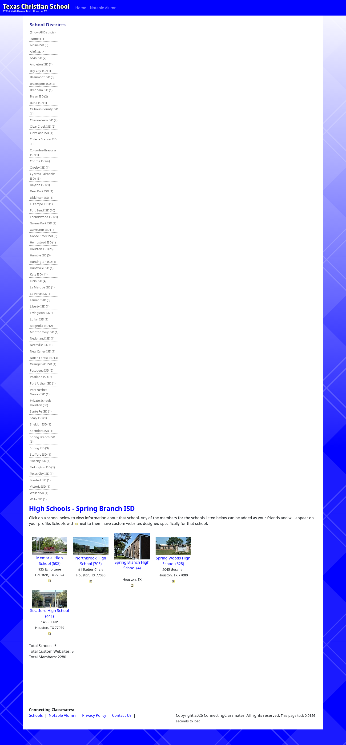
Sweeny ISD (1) (40, 461)
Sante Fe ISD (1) (41, 411)
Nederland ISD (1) (42, 338)
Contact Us (122, 715)
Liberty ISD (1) (39, 306)
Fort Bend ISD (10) (42, 210)
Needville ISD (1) (41, 345)
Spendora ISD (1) (41, 431)
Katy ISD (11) (39, 274)
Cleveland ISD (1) (41, 133)
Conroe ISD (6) (40, 161)
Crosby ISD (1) (39, 167)
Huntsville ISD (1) (41, 268)
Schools (36, 715)
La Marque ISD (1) (42, 287)
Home (80, 7)
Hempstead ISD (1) (43, 242)
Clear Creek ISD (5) (42, 126)
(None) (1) (37, 38)
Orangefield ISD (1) (43, 364)
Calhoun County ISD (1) (44, 111)
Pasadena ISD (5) (41, 370)
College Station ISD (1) (43, 141)
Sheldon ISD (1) (40, 424)
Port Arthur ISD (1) (43, 383)
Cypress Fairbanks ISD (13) (42, 176)
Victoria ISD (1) (40, 486)
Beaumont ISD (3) (42, 77)
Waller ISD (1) (39, 493)
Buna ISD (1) (38, 103)
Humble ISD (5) (40, 255)
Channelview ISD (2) (43, 120)
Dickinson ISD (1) (41, 197)
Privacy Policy (94, 715)
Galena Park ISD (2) (43, 223)
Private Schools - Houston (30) (41, 402)
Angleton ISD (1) (41, 64)
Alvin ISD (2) (38, 58)
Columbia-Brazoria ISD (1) (43, 152)
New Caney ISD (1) (42, 351)
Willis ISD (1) (38, 499)
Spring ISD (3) (39, 448)
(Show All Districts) (43, 32)
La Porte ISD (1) (40, 294)
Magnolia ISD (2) (41, 326)
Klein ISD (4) (38, 281)
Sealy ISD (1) (38, 418)
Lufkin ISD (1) (39, 319)
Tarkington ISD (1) (42, 467)
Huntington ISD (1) (43, 261)
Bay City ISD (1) (40, 71)
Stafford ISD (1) (40, 454)
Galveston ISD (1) (42, 229)
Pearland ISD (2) (41, 377)
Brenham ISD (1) (41, 90)
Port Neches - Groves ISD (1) (39, 392)
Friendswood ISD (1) (44, 217)
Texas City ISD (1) (41, 473)
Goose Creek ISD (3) (43, 236)
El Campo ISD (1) (41, 204)
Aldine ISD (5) (39, 45)
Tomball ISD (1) (40, 480)
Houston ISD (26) (41, 249)
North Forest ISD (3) (44, 358)
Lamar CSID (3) (40, 300)
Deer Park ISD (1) (41, 191)
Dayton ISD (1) (40, 185)
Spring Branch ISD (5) (42, 439)
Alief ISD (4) (37, 51)
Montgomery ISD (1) (44, 332)
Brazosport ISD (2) (42, 83)
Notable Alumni (103, 7)
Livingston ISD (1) (42, 313)
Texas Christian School (36, 6)
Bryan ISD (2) (39, 96)
